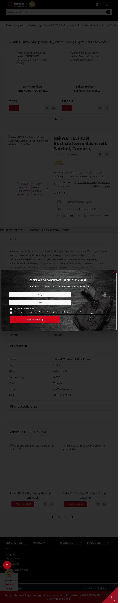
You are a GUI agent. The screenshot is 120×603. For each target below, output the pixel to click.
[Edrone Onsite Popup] (59, 301)
